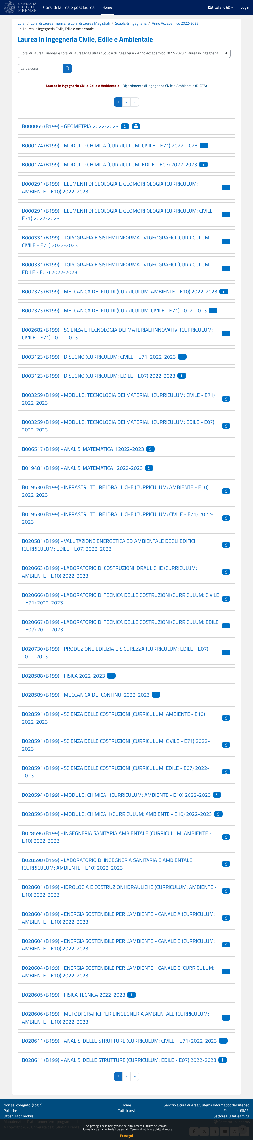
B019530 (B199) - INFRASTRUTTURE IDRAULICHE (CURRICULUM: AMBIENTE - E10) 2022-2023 (115, 491)
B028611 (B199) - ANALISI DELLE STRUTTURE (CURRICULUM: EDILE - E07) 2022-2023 (119, 1060)
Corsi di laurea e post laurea (69, 7)
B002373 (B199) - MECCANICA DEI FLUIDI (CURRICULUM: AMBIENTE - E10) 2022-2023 (119, 291)
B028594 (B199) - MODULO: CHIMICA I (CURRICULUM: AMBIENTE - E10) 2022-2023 (116, 795)
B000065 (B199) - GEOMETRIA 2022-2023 (70, 126)
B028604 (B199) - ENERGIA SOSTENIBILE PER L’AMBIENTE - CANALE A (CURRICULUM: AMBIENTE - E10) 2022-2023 (118, 918)
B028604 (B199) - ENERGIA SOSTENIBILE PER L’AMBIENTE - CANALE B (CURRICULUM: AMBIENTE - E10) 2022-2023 (118, 945)
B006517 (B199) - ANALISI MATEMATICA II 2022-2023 (83, 449)
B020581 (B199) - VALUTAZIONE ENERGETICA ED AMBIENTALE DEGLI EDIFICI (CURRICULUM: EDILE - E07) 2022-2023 (108, 545)
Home (126, 1105)
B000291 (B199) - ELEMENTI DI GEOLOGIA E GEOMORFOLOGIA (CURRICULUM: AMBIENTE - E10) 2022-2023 (110, 187)
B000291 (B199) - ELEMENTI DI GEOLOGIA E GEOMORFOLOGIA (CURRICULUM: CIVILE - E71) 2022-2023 (119, 214)
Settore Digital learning (231, 1116)
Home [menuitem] (107, 7)
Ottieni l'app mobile (19, 1116)
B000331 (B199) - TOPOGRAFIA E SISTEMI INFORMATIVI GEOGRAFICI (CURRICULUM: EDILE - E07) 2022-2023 (116, 268)
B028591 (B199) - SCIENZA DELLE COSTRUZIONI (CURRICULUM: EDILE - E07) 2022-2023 (115, 772)
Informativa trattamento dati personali (105, 1129)
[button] (220, 7)
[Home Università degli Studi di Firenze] (20, 7)
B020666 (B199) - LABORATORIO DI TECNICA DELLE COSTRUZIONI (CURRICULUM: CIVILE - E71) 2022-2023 (120, 599)
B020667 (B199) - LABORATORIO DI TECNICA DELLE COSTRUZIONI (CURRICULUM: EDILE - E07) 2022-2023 (120, 626)
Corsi (21, 23)
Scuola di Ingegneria (131, 23)
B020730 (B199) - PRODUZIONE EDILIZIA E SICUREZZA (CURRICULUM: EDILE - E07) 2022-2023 (115, 653)
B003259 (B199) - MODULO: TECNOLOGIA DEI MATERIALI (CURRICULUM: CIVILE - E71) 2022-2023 (118, 399)
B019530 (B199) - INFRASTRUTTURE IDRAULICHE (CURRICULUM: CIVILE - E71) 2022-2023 (117, 518)
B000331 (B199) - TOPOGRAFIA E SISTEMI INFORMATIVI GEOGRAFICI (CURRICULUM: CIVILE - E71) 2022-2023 (116, 241)
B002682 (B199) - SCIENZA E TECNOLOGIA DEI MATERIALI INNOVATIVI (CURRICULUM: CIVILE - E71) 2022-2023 (117, 334)
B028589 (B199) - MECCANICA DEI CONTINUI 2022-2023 (86, 695)
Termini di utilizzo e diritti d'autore (151, 1129)
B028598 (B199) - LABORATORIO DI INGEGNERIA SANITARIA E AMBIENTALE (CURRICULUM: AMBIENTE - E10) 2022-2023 (107, 864)
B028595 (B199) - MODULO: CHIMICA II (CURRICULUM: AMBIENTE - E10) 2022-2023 (117, 814)
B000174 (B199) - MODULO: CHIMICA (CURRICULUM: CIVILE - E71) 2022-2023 (110, 145)
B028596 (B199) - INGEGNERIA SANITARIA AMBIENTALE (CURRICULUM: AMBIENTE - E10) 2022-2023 (116, 837)
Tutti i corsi (126, 1110)
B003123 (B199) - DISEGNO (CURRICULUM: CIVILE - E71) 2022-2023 (99, 357)
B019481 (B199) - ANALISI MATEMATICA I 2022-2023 (82, 468)
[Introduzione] (125, 126)
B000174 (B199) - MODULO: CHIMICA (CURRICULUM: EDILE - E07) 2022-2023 (109, 164)
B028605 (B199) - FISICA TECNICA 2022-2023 (73, 995)
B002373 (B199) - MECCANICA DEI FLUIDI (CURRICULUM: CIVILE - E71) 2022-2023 (114, 310)
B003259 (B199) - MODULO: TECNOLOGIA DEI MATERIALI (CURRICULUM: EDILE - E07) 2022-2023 (118, 426)
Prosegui (126, 1135)
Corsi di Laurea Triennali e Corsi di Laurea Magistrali (70, 23)
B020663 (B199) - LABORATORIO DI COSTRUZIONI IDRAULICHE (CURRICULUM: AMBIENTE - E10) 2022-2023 (109, 572)
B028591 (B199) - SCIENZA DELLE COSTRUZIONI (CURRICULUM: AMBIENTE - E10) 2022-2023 (113, 718)
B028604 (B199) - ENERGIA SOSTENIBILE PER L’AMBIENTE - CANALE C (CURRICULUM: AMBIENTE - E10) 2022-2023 (118, 972)
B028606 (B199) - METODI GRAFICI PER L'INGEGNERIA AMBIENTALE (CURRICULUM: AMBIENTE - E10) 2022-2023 (115, 1018)
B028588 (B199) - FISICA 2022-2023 (63, 676)
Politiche (10, 1110)
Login (245, 7)
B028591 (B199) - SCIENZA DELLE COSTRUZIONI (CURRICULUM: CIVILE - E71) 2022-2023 (116, 745)
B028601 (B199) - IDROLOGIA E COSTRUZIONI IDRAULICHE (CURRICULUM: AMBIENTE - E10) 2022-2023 (119, 891)
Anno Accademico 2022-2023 (175, 23)
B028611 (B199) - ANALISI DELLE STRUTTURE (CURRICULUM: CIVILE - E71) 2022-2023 (119, 1041)
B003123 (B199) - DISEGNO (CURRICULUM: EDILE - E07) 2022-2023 (98, 376)
